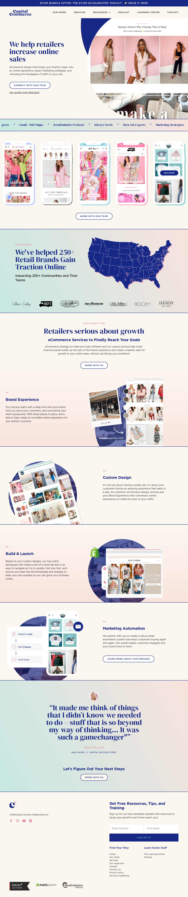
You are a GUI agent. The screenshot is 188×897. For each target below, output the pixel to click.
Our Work (59, 12)
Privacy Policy (116, 872)
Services (79, 12)
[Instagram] (17, 820)
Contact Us (115, 869)
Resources (100, 12)
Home (112, 854)
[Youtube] (24, 820)
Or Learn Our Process (24, 92)
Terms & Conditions (119, 876)
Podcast (124, 12)
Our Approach (116, 863)
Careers (113, 866)
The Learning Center (154, 854)
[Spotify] (30, 820)
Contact (173, 12)
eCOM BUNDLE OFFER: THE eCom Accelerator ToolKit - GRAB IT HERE (94, 3)
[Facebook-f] (11, 820)
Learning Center (148, 12)
